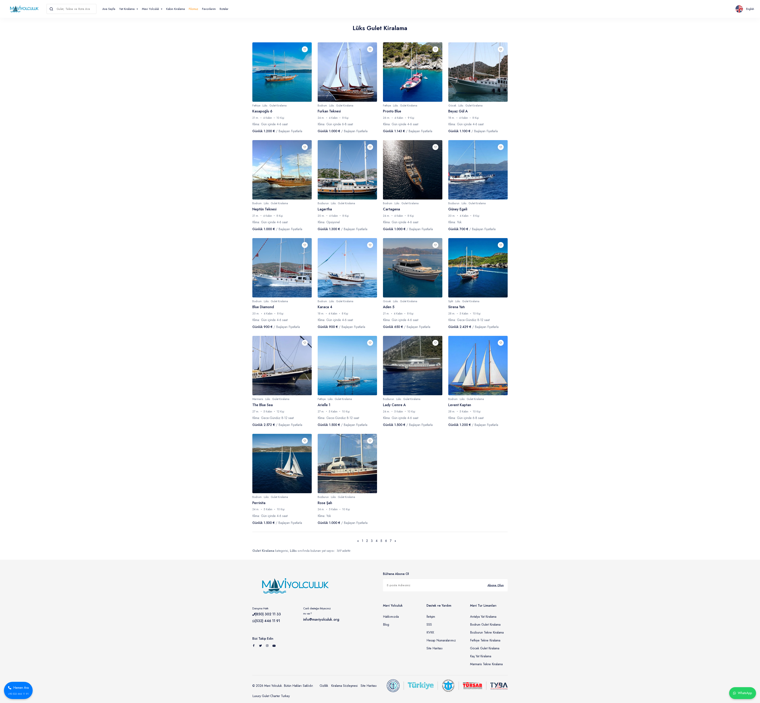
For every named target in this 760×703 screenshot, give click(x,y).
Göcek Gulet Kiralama (484, 648)
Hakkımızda (391, 616)
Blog (386, 624)
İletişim (431, 616)
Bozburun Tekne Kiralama (487, 632)
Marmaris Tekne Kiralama (486, 664)
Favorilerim (209, 9)
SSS (429, 624)
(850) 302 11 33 (268, 614)
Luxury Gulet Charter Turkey (271, 696)
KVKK (430, 632)
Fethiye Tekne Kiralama (485, 640)
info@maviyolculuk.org (321, 619)
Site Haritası (435, 648)
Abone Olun (495, 585)
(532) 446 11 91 (267, 620)
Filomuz (193, 9)
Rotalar (224, 9)
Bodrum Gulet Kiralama (485, 624)
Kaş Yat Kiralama (480, 656)
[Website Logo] (23, 9)
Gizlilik (324, 685)
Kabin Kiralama (175, 9)
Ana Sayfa (108, 9)
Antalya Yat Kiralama (483, 616)
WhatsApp (745, 693)
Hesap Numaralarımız (441, 640)
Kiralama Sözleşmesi (344, 685)
